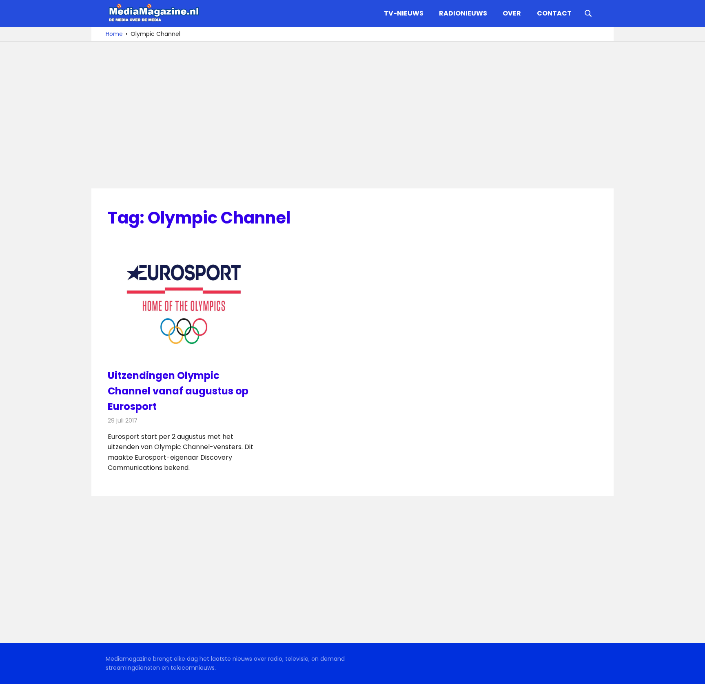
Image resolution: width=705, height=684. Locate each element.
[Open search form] (588, 12)
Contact (554, 13)
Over (512, 13)
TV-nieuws (403, 13)
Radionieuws (463, 13)
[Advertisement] (352, 115)
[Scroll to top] (693, 672)
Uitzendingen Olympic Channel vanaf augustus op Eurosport (178, 391)
